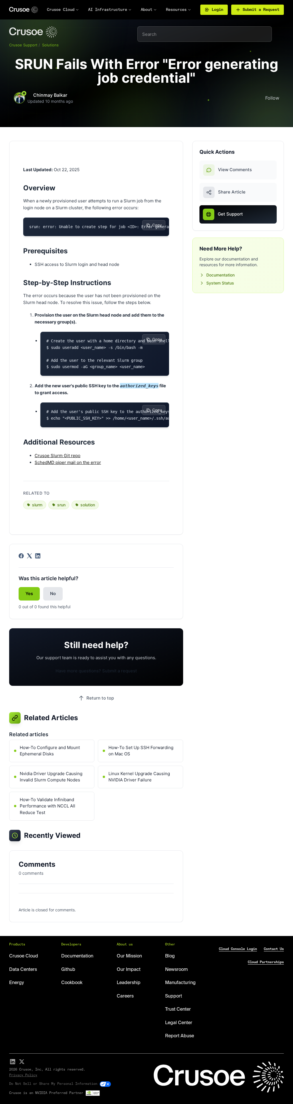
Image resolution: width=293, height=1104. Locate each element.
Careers (125, 996)
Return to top (100, 698)
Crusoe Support (23, 45)
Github (68, 969)
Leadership (128, 983)
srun (61, 504)
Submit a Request (261, 10)
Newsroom (176, 969)
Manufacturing (180, 983)
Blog (170, 956)
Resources (176, 10)
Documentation (220, 274)
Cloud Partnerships (266, 962)
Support (173, 996)
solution (87, 504)
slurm (37, 504)
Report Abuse (179, 1036)
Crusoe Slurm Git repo (57, 455)
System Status (220, 283)
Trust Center (178, 1009)
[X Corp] (29, 555)
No (53, 593)
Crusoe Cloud (60, 10)
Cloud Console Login (238, 949)
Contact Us (274, 949)
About (146, 10)
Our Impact (128, 969)
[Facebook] (21, 555)
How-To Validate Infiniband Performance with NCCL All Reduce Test (47, 806)
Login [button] (217, 10)
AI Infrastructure (107, 10)
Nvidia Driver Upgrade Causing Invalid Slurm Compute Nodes (51, 777)
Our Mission (129, 956)
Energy (16, 983)
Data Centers (23, 969)
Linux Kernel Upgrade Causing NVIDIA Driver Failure (139, 777)
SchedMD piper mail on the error (68, 462)
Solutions (50, 45)
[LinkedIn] (37, 555)
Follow (272, 98)
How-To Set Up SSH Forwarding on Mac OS (140, 751)
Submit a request (119, 671)
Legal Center (178, 1023)
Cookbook (71, 983)
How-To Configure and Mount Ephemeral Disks (50, 751)
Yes (29, 593)
